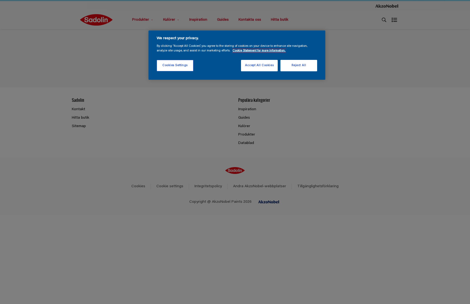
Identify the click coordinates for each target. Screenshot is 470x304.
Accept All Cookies (259, 65)
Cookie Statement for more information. (259, 50)
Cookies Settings (175, 65)
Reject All (299, 65)
